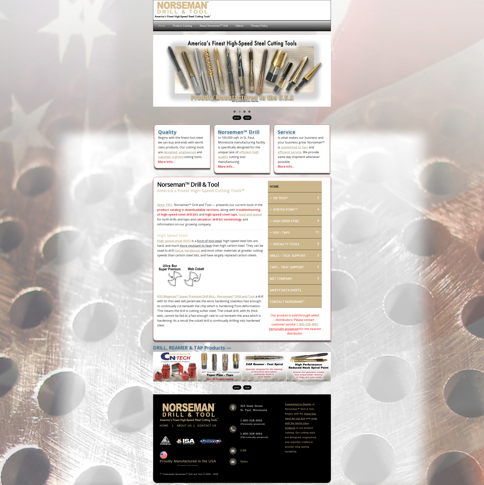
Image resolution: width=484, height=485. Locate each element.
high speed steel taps (221, 214)
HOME (164, 425)
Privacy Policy (259, 25)
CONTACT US (206, 425)
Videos (239, 25)
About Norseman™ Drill (214, 25)
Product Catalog (182, 25)
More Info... (166, 162)
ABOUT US (184, 425)
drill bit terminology (227, 219)
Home (161, 25)
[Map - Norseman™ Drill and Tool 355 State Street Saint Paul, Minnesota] (232, 407)
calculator (203, 219)
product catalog (169, 210)
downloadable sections (202, 210)
